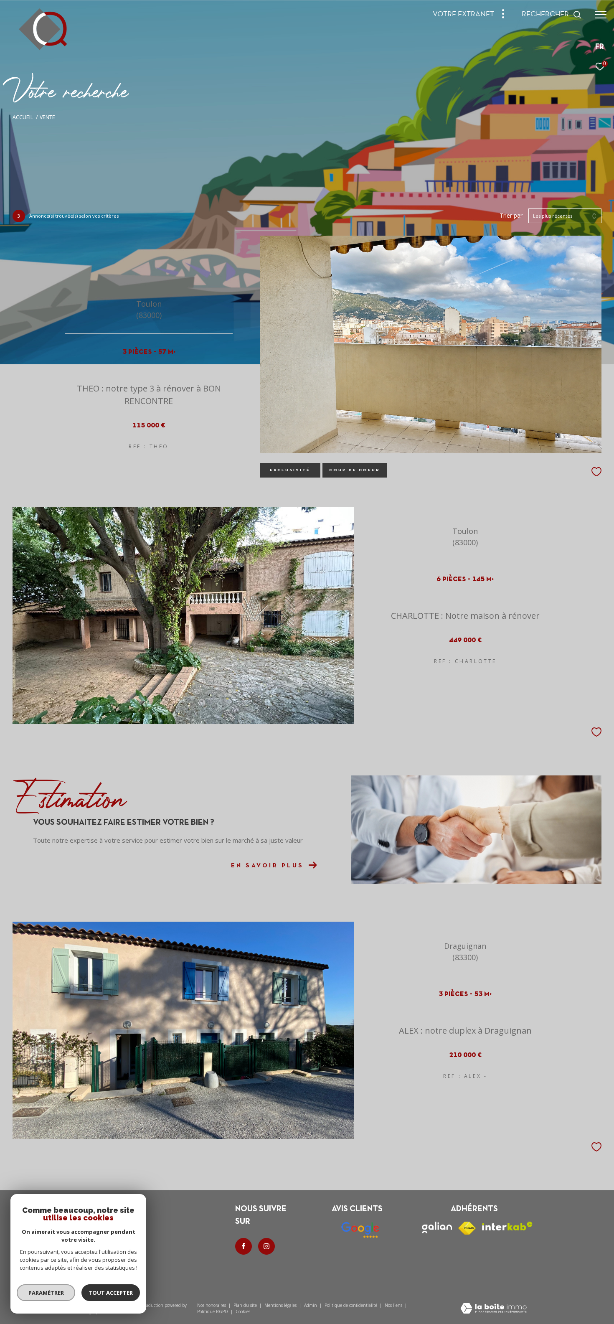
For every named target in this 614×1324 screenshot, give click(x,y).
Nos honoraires (211, 1305)
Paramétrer (46, 1292)
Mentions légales (281, 1305)
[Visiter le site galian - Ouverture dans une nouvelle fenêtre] (437, 1227)
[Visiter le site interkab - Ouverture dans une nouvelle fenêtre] (507, 1226)
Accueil (23, 117)
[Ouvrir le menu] (600, 14)
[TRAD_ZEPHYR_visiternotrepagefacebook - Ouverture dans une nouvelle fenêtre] (243, 1246)
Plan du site (245, 1305)
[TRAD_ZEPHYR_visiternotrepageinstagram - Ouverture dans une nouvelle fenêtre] (266, 1246)
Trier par (511, 215)
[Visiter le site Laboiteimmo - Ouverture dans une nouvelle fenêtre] (493, 1309)
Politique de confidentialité (351, 1305)
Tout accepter (111, 1292)
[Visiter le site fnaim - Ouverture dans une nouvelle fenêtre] (467, 1228)
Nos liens (394, 1305)
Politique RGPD (212, 1311)
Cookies (243, 1311)
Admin (311, 1305)
